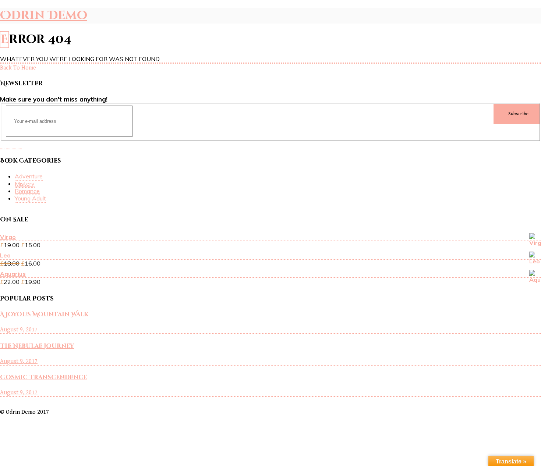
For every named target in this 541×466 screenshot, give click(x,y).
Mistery (25, 183)
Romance (27, 191)
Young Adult (30, 198)
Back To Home (18, 67)
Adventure (29, 176)
